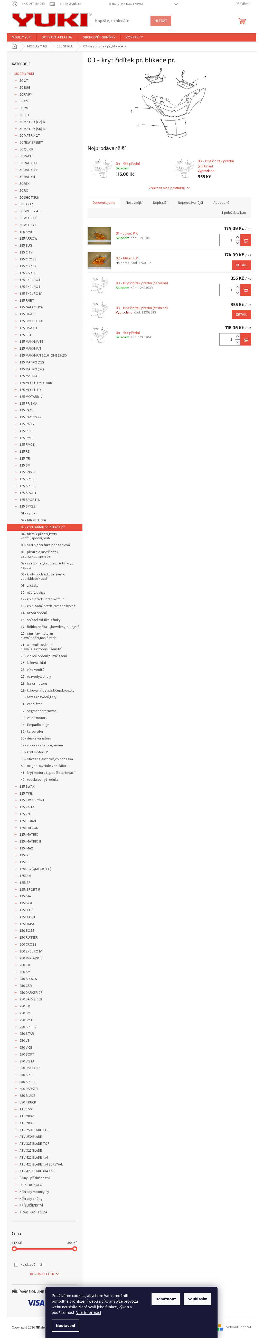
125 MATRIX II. (30, 376)
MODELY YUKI (24, 73)
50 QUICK (26, 149)
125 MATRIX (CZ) (32, 362)
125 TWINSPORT (32, 800)
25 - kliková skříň (33, 662)
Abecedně (221, 202)
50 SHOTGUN (29, 197)
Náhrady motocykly (34, 1191)
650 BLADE (27, 1095)
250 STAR (27, 1033)
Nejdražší (160, 202)
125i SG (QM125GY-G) (35, 868)
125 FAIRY (27, 300)
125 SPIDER (28, 486)
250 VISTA (27, 1061)
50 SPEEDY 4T (30, 211)
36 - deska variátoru (36, 738)
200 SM (25, 972)
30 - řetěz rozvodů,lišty (39, 697)
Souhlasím (198, 1299)
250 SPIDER (28, 1027)
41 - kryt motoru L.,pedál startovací (47, 772)
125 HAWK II (28, 328)
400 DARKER (29, 1088)
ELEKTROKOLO (31, 1185)
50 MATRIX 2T (30, 135)
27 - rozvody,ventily (36, 676)
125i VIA (25, 896)
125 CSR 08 (28, 266)
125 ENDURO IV (31, 293)
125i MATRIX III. (31, 841)
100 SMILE (27, 232)
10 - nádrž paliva (33, 592)
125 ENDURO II (30, 279)
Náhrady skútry (31, 1198)
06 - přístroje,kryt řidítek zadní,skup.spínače (39, 554)
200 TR (25, 965)
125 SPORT (28, 492)
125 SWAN (27, 786)
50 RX (24, 190)
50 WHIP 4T (28, 225)
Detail (241, 265)
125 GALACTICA (31, 307)
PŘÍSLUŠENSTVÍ (31, 1205)
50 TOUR (26, 204)
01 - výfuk (28, 513)
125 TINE (26, 793)
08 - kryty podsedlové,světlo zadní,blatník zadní (43, 576)
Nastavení (65, 1326)
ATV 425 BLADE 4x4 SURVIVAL (41, 1164)
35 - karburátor (32, 731)
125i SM (25, 875)
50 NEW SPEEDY (31, 142)
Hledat (161, 20)
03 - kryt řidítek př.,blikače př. (43, 527)
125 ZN (25, 814)
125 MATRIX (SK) (32, 369)
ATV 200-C (27, 1116)
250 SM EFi (27, 1020)
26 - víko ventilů (32, 669)
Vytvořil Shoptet (238, 1327)
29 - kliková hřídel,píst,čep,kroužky (47, 690)
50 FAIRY (26, 94)
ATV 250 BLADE (31, 1136)
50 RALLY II (27, 176)
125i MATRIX (29, 834)
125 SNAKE (28, 472)
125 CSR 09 (28, 273)
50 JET (25, 115)
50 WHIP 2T (28, 218)
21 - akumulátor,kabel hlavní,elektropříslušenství (41, 647)
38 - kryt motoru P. (34, 752)
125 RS (25, 451)
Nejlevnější (134, 202)
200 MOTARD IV (31, 958)
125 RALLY (27, 424)
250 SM (25, 1013)
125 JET (26, 335)
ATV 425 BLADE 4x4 (34, 1157)
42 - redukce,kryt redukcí (40, 779)
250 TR (25, 1006)
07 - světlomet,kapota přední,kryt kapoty (47, 565)
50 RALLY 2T (28, 163)
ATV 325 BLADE (31, 1150)
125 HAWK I (28, 314)
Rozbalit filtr (42, 1274)
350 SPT (26, 1075)
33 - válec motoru (34, 718)
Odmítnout (165, 1299)
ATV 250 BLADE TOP (35, 1130)
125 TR (25, 458)
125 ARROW (28, 238)
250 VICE (26, 1047)
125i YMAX (27, 924)
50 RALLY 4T (28, 170)
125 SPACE (27, 479)
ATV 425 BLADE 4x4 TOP (37, 1171)
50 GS (24, 101)
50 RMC (25, 108)
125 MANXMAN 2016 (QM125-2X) (43, 355)
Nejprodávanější (190, 202)
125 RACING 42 (30, 417)
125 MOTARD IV (31, 396)
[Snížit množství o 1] (237, 243)
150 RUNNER (29, 937)
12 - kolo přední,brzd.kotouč (42, 599)
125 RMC (26, 438)
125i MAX (26, 848)
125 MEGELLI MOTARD (36, 383)
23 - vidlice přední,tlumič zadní (44, 656)
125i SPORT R (30, 889)
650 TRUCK (28, 1102)
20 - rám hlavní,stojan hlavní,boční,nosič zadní (39, 636)
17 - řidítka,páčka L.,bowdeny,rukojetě (50, 627)
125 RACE (27, 410)
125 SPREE (27, 506)
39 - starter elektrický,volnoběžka (47, 759)
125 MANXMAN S (32, 341)
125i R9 (25, 855)
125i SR (25, 882)
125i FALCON (29, 827)
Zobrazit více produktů (167, 188)
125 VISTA (27, 807)
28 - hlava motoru (34, 683)
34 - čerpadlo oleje (35, 724)
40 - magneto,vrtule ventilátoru (44, 765)
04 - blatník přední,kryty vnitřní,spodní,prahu (39, 536)
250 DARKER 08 (31, 999)
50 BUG (25, 87)
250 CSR (26, 985)
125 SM (25, 465)
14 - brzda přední (34, 613)
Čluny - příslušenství (35, 1178)
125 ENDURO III (30, 286)
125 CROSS (28, 259)
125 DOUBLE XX (31, 321)
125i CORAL (28, 821)
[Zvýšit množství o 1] (237, 237)
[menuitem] (21, 37)
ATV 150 (26, 1109)
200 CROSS (28, 944)
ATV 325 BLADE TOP (35, 1143)
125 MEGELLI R (30, 389)
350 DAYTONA (30, 1068)
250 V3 (24, 1040)
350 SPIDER (28, 1081)
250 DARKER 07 (31, 992)
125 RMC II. (27, 444)
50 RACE (26, 156)
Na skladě (31, 1264)
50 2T (24, 80)
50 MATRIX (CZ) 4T (33, 122)
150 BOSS (27, 930)
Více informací (88, 1312)
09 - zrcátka (30, 585)
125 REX (25, 431)
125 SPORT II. (30, 499)
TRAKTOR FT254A (33, 1212)
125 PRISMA (28, 403)
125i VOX (26, 903)
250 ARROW (28, 978)
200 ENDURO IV (31, 951)
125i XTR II (27, 917)
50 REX (25, 183)
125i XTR (26, 910)
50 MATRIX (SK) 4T (33, 128)
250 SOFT (27, 1054)
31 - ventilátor (31, 704)
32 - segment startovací (39, 711)
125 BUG (26, 245)
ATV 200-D (27, 1123)
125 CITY (26, 252)
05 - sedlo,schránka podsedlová (45, 545)
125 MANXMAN (30, 348)
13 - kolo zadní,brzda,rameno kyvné (48, 606)
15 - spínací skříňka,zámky (41, 620)
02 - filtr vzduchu (33, 520)
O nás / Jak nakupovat (126, 4)
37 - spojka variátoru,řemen (42, 745)
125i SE (25, 862)
